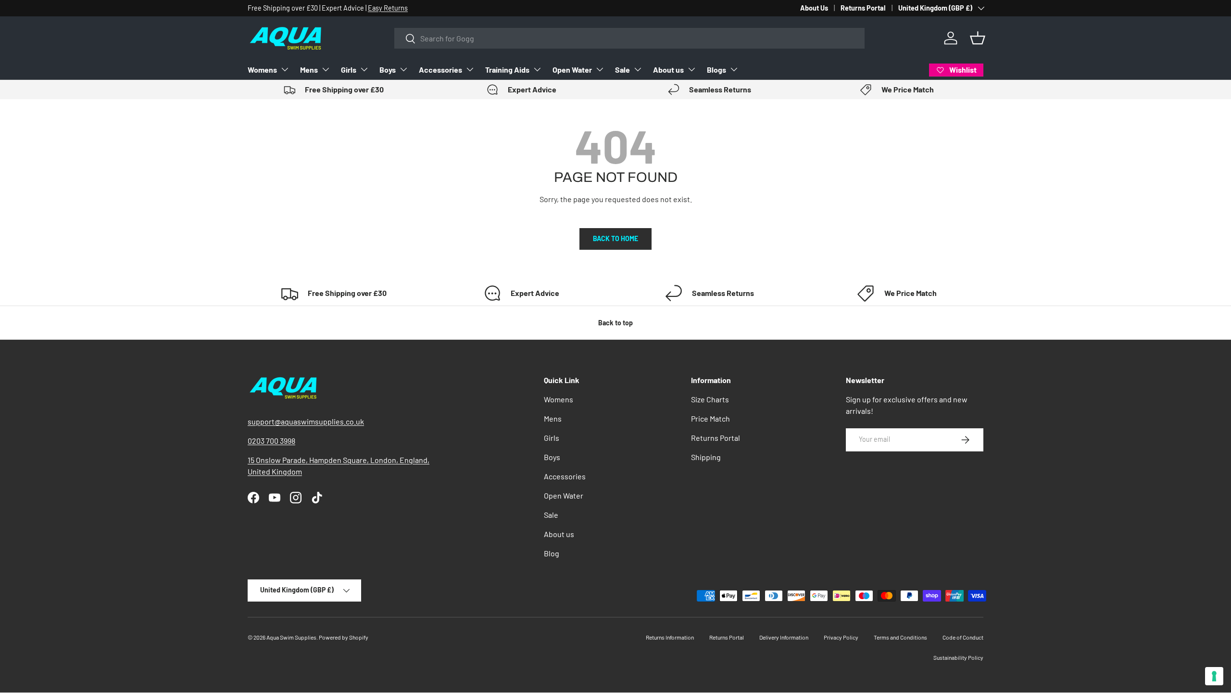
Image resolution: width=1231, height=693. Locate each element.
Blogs (716, 69)
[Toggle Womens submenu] (284, 69)
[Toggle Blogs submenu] (734, 69)
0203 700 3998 (271, 440)
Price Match (710, 418)
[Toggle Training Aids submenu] (537, 69)
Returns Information (670, 637)
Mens (309, 69)
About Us (814, 8)
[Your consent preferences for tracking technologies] (1214, 676)
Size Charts (710, 399)
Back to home (615, 238)
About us (668, 69)
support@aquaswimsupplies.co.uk (306, 421)
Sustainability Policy (958, 657)
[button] (977, 38)
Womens (262, 69)
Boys (387, 69)
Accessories (440, 69)
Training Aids (507, 69)
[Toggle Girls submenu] (364, 69)
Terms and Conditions (900, 637)
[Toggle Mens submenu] (325, 69)
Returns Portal (863, 8)
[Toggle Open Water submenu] (599, 69)
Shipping (706, 457)
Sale (622, 69)
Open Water (572, 69)
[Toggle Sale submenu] (637, 69)
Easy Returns (388, 8)
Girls (348, 69)
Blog (551, 553)
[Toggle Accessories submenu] (470, 69)
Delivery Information (783, 637)
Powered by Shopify (343, 637)
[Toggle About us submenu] (691, 69)
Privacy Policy (841, 637)
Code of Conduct (962, 637)
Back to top (615, 323)
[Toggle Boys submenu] (403, 69)
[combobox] (629, 38)
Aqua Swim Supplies (291, 637)
